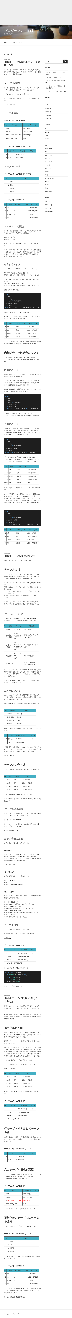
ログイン (47, 201)
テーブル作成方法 (9, 1068)
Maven (47, 138)
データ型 (47, 165)
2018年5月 (48, 108)
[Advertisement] (36, 12)
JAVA (46, 135)
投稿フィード (48, 205)
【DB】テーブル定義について (19, 556)
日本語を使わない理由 (11, 830)
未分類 (47, 181)
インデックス (48, 155)
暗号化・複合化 (49, 178)
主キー (47, 171)
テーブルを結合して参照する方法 (14, 1297)
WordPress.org (49, 211)
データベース (48, 161)
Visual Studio (48, 148)
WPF (46, 152)
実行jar (47, 175)
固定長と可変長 (9, 755)
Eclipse (47, 132)
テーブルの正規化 (9, 104)
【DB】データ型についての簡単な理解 (55, 91)
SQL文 (47, 145)
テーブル (47, 158)
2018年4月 (48, 112)
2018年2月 (48, 118)
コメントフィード (50, 208)
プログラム (48, 168)
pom (46, 142)
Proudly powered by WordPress (12, 1314)
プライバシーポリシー (17, 42)
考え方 (47, 188)
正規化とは (7, 938)
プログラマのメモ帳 (18, 31)
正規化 (47, 184)
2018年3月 (48, 115)
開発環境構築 (48, 191)
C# (45, 129)
